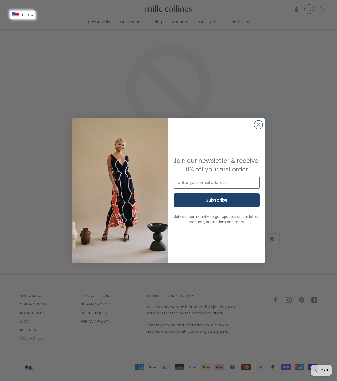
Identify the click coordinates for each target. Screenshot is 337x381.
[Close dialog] (258, 124)
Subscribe (217, 200)
